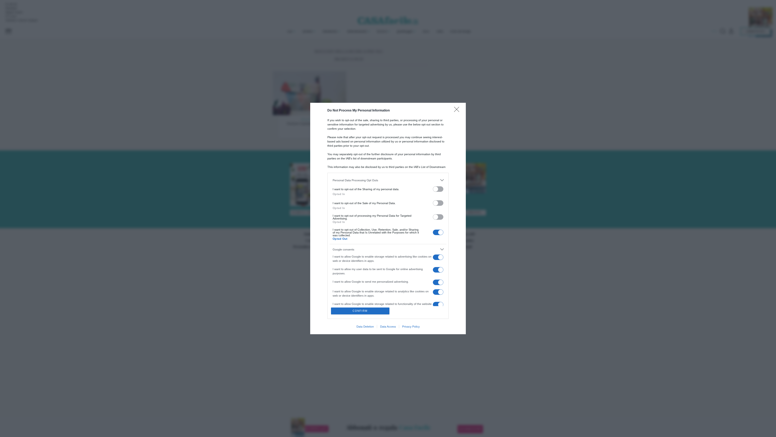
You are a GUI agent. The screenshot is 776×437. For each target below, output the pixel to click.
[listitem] (388, 180)
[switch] (438, 189)
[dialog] (388, 218)
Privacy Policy (411, 326)
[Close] (458, 111)
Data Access (388, 326)
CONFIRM (360, 310)
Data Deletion (365, 326)
